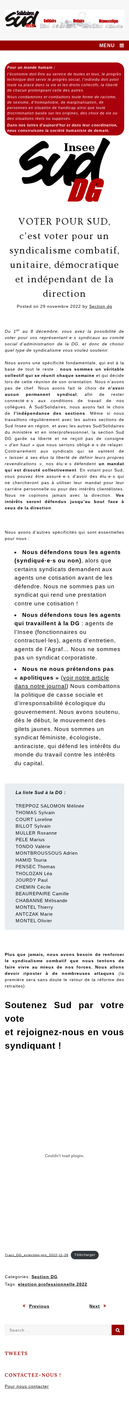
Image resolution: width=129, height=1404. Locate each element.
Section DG (45, 1276)
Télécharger (84, 1255)
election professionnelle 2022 (52, 1284)
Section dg (100, 306)
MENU (107, 45)
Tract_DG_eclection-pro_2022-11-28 (36, 1255)
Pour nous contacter (27, 1386)
